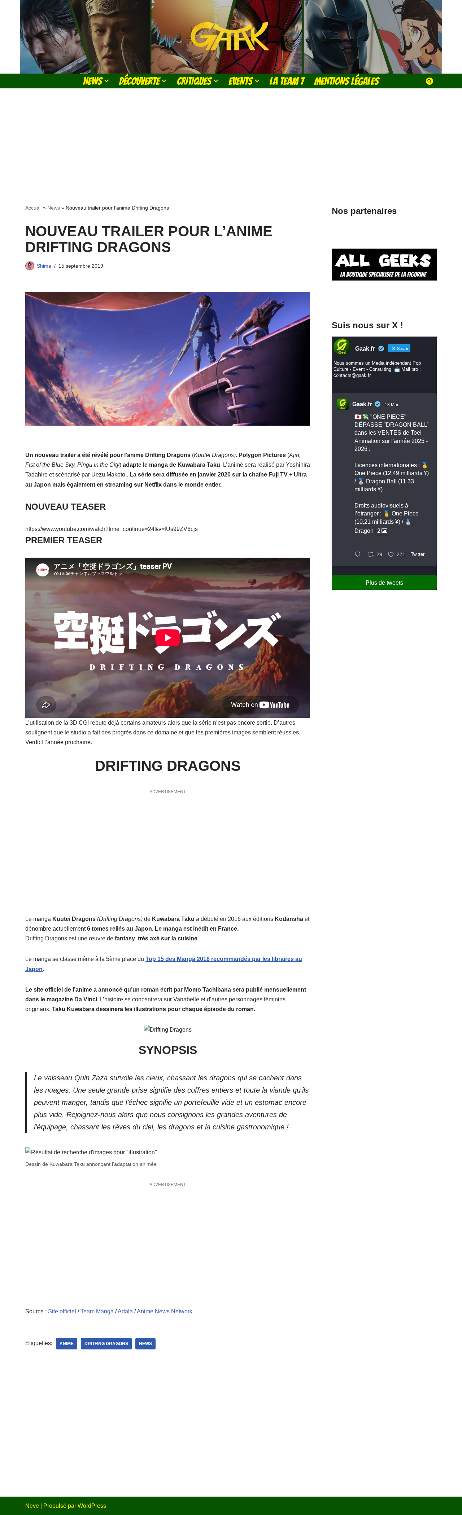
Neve (32, 1506)
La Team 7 (287, 80)
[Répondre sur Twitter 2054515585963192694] (359, 555)
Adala (125, 1311)
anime (67, 1343)
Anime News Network (164, 1311)
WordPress (92, 1506)
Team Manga (97, 1311)
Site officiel (62, 1311)
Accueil (33, 208)
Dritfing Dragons (106, 1343)
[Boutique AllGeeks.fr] (384, 299)
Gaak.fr (362, 404)
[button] (106, 80)
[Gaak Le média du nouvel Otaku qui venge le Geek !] (231, 37)
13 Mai (391, 404)
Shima (44, 266)
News (53, 208)
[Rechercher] (429, 81)
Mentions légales (346, 80)
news (145, 1343)
